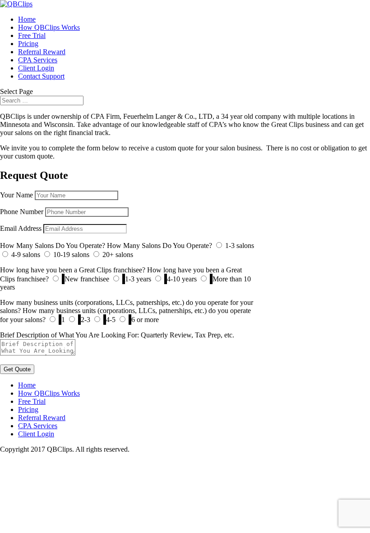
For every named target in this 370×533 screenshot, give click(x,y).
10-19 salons (71, 254)
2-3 (85, 319)
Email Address (21, 228)
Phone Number (21, 211)
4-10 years (182, 279)
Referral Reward (41, 52)
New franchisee (87, 279)
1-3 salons (239, 245)
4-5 (111, 319)
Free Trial (32, 35)
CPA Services (37, 60)
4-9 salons (25, 254)
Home (27, 19)
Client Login (36, 68)
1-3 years (138, 279)
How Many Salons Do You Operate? (52, 245)
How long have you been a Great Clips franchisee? (72, 270)
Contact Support (41, 76)
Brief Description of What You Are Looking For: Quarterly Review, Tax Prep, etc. (117, 335)
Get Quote (17, 369)
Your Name (16, 195)
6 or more (145, 319)
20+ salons (117, 254)
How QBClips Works (49, 27)
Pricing (28, 43)
